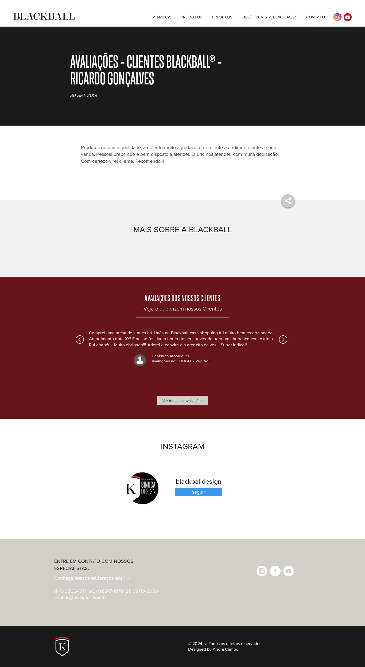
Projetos (222, 17)
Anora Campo (225, 649)
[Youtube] (288, 571)
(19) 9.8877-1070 (106, 591)
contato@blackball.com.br (80, 598)
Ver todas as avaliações (182, 400)
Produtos (192, 17)
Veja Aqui (204, 361)
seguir (198, 492)
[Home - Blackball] (44, 19)
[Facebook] (275, 571)
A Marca (161, 17)
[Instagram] (262, 571)
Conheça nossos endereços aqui (92, 578)
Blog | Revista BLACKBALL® (269, 17)
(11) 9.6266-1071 (70, 591)
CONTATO (315, 17)
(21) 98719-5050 (141, 591)
